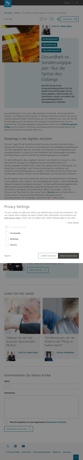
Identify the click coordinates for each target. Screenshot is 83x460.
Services (13, 245)
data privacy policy (12, 218)
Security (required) (18, 227)
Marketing (14, 239)
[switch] (72, 222)
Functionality (15, 233)
